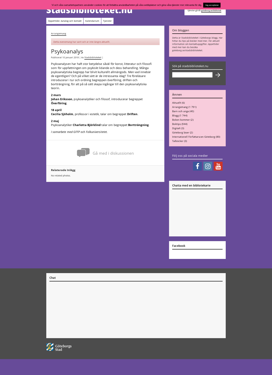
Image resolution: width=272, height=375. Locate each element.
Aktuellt (176, 102)
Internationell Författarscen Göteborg (193, 136)
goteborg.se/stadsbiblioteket (187, 50)
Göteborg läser (180, 132)
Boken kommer (181, 119)
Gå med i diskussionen (113, 153)
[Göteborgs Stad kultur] (67, 347)
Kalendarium (92, 20)
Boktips (176, 124)
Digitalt (176, 128)
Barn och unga (180, 111)
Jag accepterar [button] (212, 5)
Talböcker (177, 141)
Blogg (175, 115)
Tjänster (107, 20)
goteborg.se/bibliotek (211, 10)
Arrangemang (58, 33)
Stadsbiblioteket (92, 57)
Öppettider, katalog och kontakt (65, 20)
